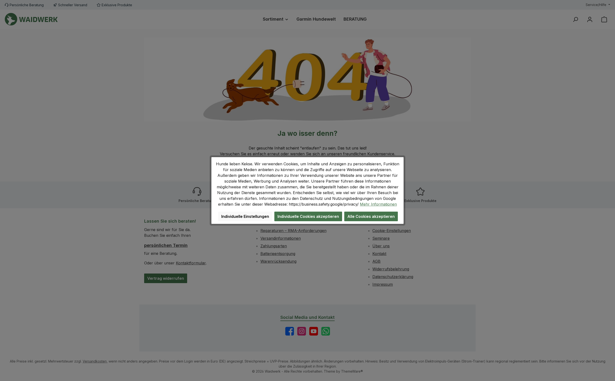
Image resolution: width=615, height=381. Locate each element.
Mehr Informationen (378, 204)
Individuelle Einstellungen (245, 216)
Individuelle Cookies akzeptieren (308, 216)
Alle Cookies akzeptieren (371, 216)
